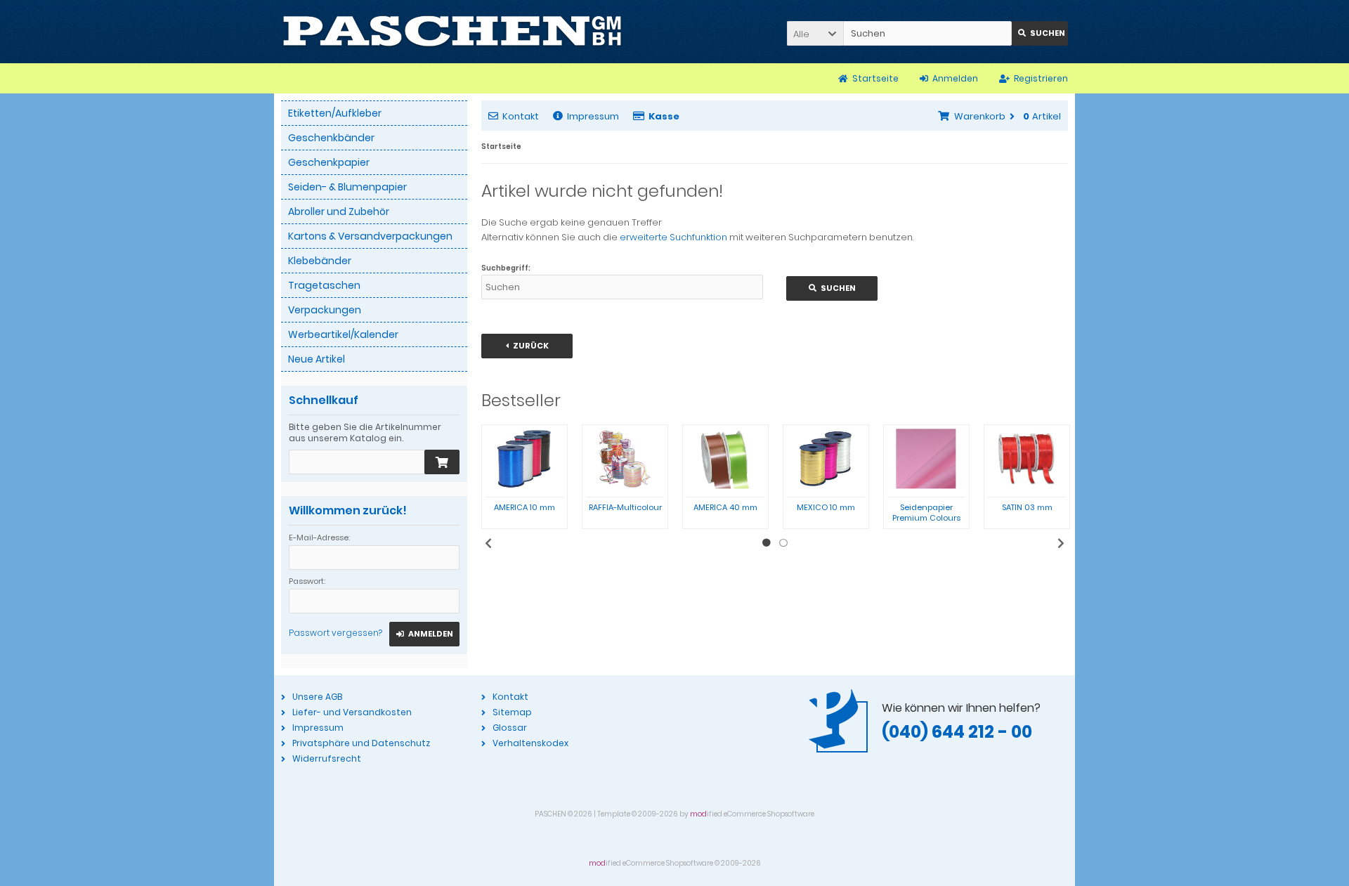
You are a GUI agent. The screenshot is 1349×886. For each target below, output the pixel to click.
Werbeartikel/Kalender (343, 334)
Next (1061, 543)
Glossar (510, 728)
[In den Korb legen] (442, 462)
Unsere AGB (317, 697)
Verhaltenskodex (530, 743)
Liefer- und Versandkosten (352, 712)
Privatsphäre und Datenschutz (361, 743)
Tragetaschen (324, 285)
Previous (488, 543)
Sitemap (512, 712)
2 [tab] (783, 543)
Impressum (593, 116)
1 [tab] (767, 543)
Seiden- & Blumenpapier (347, 187)
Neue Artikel (316, 359)
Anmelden (424, 634)
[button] (815, 33)
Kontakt (520, 116)
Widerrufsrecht (326, 758)
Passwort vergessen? (335, 633)
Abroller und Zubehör (338, 211)
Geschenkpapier (329, 162)
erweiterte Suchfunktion (673, 237)
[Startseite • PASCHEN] (452, 31)
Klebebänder (319, 261)
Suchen (1039, 33)
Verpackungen (324, 310)
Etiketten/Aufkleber (335, 113)
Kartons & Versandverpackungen (370, 236)
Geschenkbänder (331, 138)
